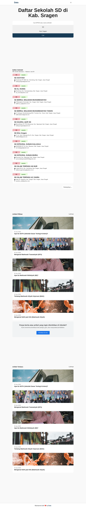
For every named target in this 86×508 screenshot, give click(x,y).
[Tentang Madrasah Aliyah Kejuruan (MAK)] (43, 285)
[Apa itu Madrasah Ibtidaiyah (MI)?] (43, 265)
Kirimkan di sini (43, 332)
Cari (43, 35)
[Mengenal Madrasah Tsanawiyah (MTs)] (43, 244)
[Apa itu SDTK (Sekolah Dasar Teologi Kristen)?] (43, 223)
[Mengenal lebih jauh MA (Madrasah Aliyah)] (43, 306)
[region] (43, 53)
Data (16, 2)
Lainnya (71, 214)
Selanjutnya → (67, 187)
